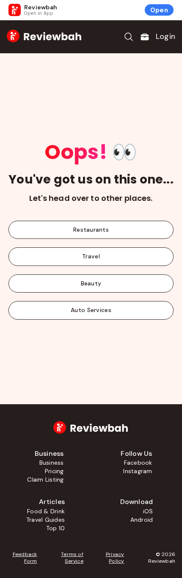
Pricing (54, 471)
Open (159, 10)
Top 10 (55, 528)
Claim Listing (45, 479)
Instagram (137, 471)
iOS (148, 511)
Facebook (138, 462)
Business (51, 462)
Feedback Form (25, 557)
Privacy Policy (115, 557)
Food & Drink (46, 511)
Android (141, 519)
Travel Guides (45, 519)
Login (165, 36)
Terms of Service (72, 557)
